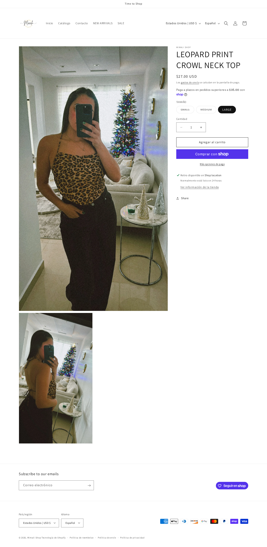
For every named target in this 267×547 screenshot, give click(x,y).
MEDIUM (208, 111)
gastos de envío (190, 82)
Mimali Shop (34, 537)
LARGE (227, 110)
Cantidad (181, 119)
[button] (226, 23)
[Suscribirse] (89, 485)
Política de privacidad (132, 537)
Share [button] (185, 198)
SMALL (187, 111)
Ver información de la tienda (199, 187)
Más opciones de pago (212, 164)
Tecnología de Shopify (54, 537)
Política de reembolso (82, 537)
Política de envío (107, 537)
